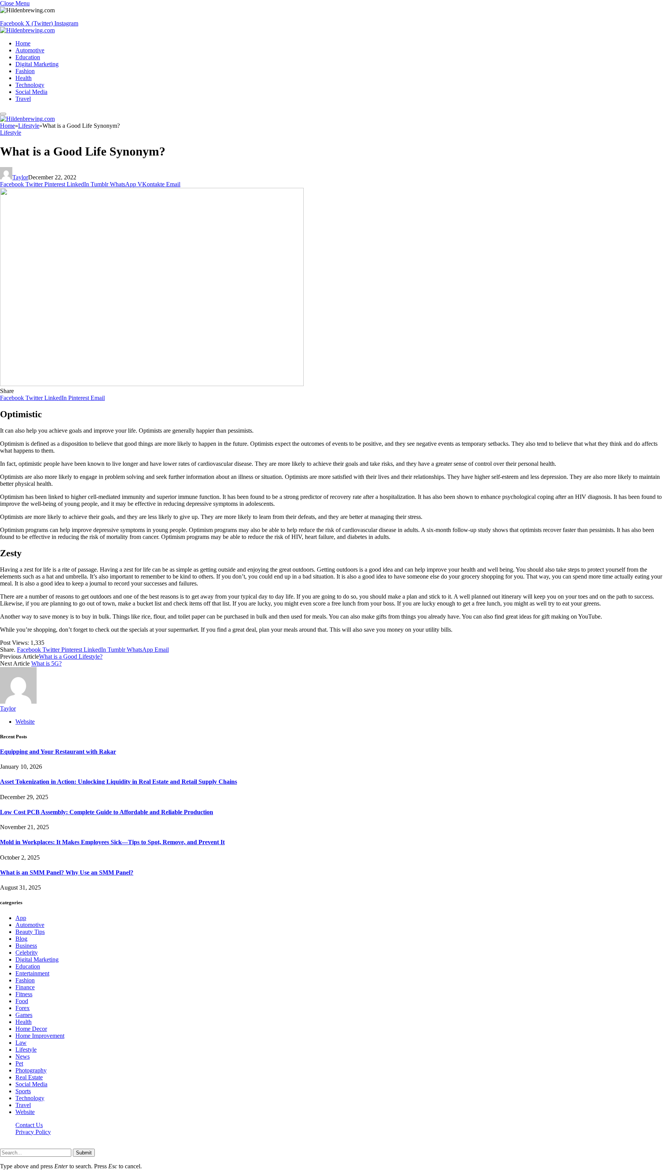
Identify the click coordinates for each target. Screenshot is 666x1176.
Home (22, 43)
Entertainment (32, 973)
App (20, 918)
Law (21, 1042)
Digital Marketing (37, 64)
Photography (31, 1070)
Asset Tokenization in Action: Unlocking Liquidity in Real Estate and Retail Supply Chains (118, 781)
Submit (84, 1153)
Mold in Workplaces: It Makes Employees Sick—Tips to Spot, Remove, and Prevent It (112, 842)
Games (23, 1015)
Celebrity (26, 952)
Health (23, 78)
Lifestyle (10, 132)
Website (25, 1112)
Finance (25, 987)
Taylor (20, 177)
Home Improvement (39, 1035)
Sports (23, 1091)
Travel (23, 98)
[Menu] (3, 114)
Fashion (25, 71)
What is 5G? (46, 663)
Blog (21, 938)
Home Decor (31, 1028)
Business (26, 945)
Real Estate (29, 1077)
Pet (19, 1063)
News (22, 1056)
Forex (22, 1008)
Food (21, 1001)
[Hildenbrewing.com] (27, 30)
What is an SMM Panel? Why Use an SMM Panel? (66, 872)
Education (27, 57)
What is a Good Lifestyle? (71, 656)
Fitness (23, 994)
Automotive (29, 50)
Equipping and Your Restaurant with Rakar (58, 751)
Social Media (31, 92)
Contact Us (29, 1125)
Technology (29, 85)
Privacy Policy (33, 1132)
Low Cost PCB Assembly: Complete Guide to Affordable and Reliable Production (106, 812)
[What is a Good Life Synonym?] (152, 384)
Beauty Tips (30, 931)
